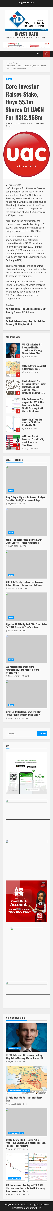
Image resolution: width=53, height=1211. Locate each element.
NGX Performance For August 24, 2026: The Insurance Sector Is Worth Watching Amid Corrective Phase (13, 405)
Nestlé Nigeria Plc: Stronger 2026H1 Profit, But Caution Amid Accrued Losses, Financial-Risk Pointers (13, 387)
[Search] (38, 54)
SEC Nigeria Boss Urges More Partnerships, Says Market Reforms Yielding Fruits (26, 649)
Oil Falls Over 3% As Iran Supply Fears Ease (13, 369)
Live (46, 54)
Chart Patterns (14, 1178)
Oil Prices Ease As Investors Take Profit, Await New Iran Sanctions (13, 442)
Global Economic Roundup (19, 1091)
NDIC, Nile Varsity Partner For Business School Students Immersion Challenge (26, 564)
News (9, 79)
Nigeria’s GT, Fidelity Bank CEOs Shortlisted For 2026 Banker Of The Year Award (26, 606)
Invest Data (26, 33)
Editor (10, 123)
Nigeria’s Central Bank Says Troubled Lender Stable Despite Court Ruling (26, 694)
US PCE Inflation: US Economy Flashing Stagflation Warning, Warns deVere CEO (13, 350)
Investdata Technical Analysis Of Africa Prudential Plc (13, 424)
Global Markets (14, 1048)
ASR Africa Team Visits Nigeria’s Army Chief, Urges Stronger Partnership (26, 522)
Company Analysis (16, 1133)
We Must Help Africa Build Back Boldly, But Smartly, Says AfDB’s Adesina (26, 309)
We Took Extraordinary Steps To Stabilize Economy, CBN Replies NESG (25, 321)
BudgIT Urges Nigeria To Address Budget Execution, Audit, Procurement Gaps (26, 480)
